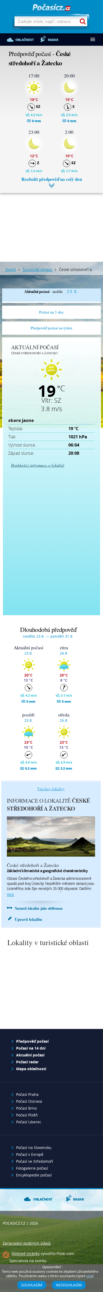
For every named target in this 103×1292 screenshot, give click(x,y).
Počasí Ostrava (29, 1101)
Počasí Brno (26, 1108)
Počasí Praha (27, 1094)
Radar (53, 40)
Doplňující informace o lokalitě (37, 465)
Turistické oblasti (37, 269)
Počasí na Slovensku (34, 1147)
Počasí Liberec (28, 1121)
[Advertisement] (51, 223)
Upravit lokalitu (28, 919)
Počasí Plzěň (27, 1115)
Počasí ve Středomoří (34, 1161)
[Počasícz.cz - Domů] (51, 8)
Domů (10, 269)
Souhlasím (31, 1285)
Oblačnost (24, 40)
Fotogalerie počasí (32, 1168)
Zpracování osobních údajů (27, 1243)
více (10, 894)
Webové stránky (26, 1253)
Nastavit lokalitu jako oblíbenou (39, 908)
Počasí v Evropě (29, 1154)
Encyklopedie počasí (34, 1175)
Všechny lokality (50, 788)
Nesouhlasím (69, 1285)
